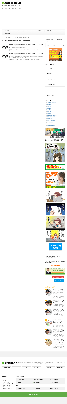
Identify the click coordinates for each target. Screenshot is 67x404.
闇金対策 (49, 113)
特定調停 (49, 108)
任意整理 (49, 104)
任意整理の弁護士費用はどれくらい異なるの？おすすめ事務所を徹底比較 (58, 321)
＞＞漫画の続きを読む (55, 247)
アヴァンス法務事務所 (54, 382)
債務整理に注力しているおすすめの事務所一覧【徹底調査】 (58, 301)
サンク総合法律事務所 (54, 379)
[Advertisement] (33, 20)
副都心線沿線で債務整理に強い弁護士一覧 (19, 56)
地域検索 (26, 367)
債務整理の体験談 (51, 125)
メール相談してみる (59, 280)
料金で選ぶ (36, 367)
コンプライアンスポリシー (7, 385)
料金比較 (28, 30)
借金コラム (49, 118)
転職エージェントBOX (54, 388)
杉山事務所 (20, 382)
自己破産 (49, 111)
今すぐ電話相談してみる (58, 277)
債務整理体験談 (7, 30)
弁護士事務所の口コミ (52, 115)
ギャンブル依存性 (51, 120)
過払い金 (49, 106)
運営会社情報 (7, 33)
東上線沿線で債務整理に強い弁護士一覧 (18, 47)
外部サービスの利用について (8, 383)
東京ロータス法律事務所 (38, 379)
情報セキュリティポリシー (7, 386)
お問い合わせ (5, 380)
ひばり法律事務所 (37, 382)
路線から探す (50, 123)
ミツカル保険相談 (37, 388)
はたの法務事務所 (21, 379)
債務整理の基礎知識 (51, 102)
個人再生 (49, 109)
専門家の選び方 (50, 30)
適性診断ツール (50, 367)
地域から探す (50, 122)
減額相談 (39, 30)
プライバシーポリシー (6, 382)
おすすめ (18, 30)
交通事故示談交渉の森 (21, 388)
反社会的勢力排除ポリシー (7, 388)
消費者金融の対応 (51, 116)
